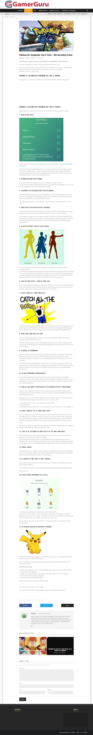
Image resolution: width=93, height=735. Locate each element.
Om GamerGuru (67, 14)
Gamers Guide (54, 10)
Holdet (74, 14)
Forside (20, 10)
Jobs (79, 14)
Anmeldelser (42, 10)
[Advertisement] (46, 93)
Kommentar (22, 668)
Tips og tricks (42, 600)
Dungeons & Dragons (69, 10)
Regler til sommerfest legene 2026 (20, 14)
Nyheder (27, 10)
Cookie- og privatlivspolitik (55, 14)
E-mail (20, 689)
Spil (35, 10)
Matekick (22, 58)
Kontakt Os (84, 14)
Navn (20, 683)
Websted (49, 689)
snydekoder (34, 600)
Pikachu (21, 600)
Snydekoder (32, 58)
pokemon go (28, 600)
